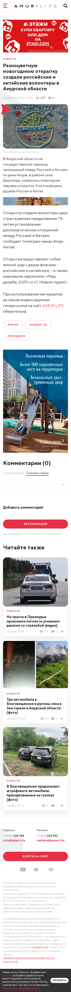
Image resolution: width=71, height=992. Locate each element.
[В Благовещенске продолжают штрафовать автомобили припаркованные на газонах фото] (62, 805)
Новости (9, 59)
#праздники (16, 336)
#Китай (13, 324)
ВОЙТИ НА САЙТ (36, 856)
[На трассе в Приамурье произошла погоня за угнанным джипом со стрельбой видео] (62, 631)
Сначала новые (13, 473)
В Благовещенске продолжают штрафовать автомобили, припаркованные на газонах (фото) (33, 793)
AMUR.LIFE (53, 305)
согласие (7, 975)
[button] (51, 869)
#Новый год (38, 324)
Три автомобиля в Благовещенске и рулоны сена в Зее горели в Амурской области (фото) (34, 706)
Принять (59, 980)
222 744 (13, 835)
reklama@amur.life (51, 840)
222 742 (47, 835)
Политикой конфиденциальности (21, 988)
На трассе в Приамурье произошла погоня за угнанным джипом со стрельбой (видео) (33, 621)
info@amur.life (14, 840)
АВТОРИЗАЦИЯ (35, 523)
